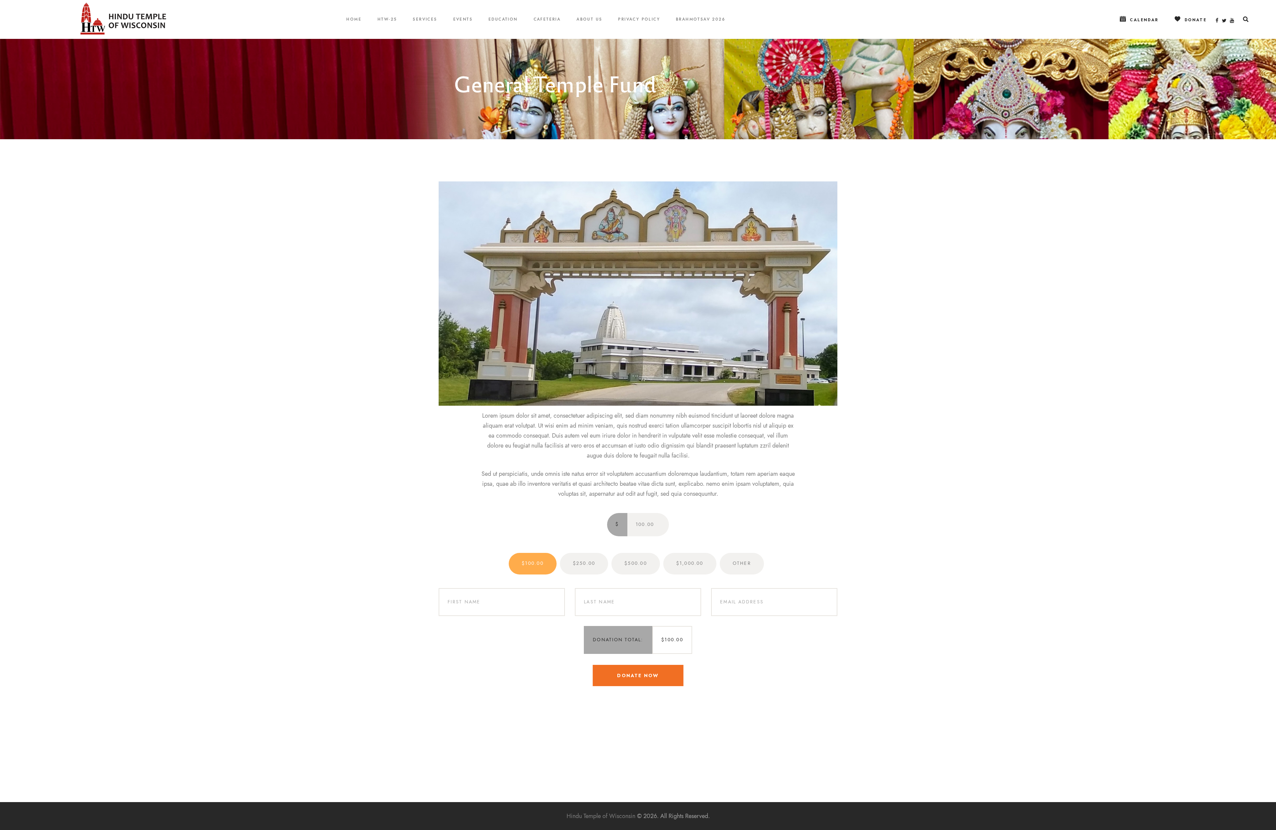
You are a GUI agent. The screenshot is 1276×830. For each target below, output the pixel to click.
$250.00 (584, 563)
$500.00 (635, 563)
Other (742, 563)
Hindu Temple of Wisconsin (601, 816)
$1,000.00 (689, 563)
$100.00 (533, 563)
